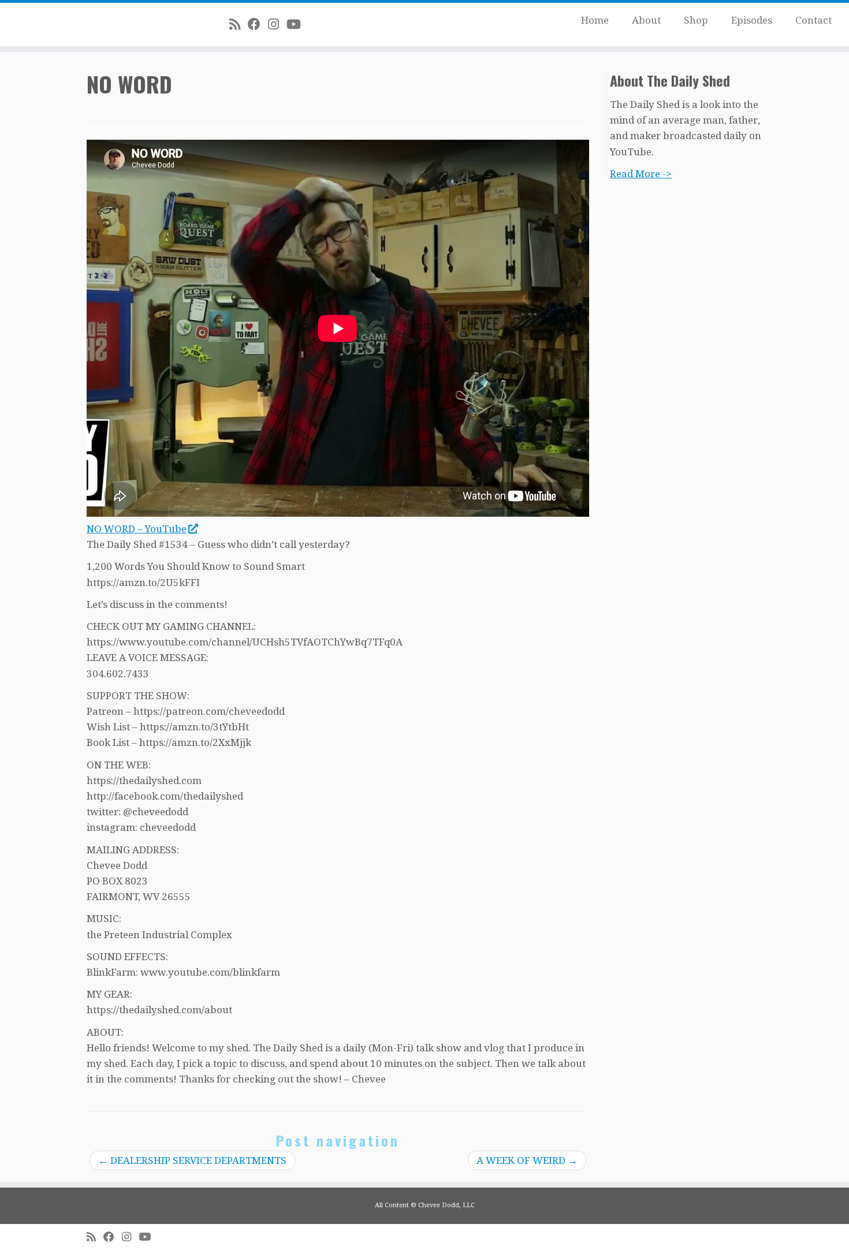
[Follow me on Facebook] (258, 24)
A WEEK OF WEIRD (527, 1160)
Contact (813, 20)
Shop (696, 20)
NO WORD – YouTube (137, 529)
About (646, 20)
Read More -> (641, 174)
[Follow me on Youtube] (297, 24)
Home (595, 20)
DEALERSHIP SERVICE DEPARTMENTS (192, 1160)
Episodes (751, 20)
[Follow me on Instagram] (277, 24)
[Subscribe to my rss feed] (238, 24)
